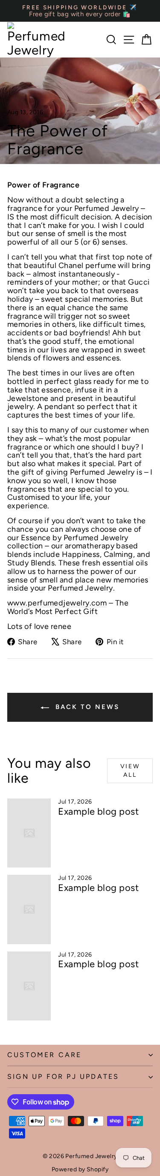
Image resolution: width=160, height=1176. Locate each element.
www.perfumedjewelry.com (57, 603)
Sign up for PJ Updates (63, 1076)
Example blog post (98, 811)
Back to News (85, 707)
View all (130, 770)
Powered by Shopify (80, 1169)
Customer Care (44, 1055)
